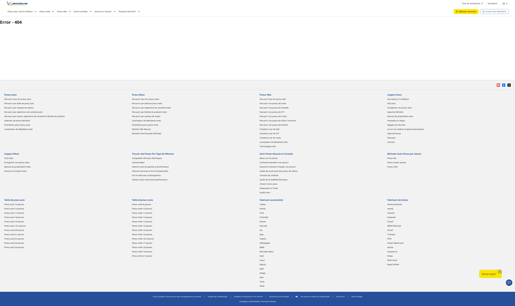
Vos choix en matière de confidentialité (315, 296)
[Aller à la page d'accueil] (17, 3)
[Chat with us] (509, 282)
